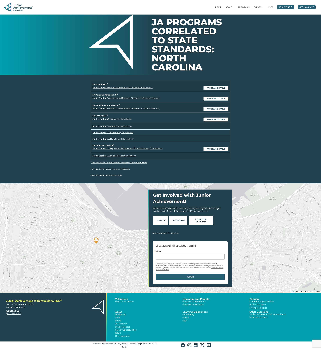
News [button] (118, 333)
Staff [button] (117, 318)
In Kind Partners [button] (257, 305)
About (228, 7)
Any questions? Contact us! (165, 233)
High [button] (184, 321)
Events (257, 7)
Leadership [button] (120, 314)
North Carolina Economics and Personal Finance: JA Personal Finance (126, 98)
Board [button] (118, 321)
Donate (160, 220)
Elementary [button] (188, 314)
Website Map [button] (147, 344)
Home (218, 7)
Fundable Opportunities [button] (261, 302)
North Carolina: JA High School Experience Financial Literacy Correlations (127, 148)
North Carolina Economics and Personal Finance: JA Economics (123, 87)
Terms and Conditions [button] (103, 344)
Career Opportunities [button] (126, 330)
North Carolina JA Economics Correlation (112, 119)
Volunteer (178, 220)
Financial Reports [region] (258, 308)
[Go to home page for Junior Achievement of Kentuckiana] (18, 7)
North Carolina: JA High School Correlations (113, 139)
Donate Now (285, 7)
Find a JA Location (258, 317)
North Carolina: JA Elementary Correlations (113, 132)
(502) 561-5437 (13, 313)
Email (158, 251)
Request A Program (200, 220)
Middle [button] (185, 318)
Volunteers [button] (121, 299)
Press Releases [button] (122, 327)
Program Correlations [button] (193, 305)
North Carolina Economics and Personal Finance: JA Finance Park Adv (126, 108)
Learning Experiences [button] (195, 312)
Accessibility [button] (134, 344)
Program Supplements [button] (194, 302)
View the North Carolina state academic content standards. (119, 162)
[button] (233, 7)
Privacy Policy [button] (121, 344)
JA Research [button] (121, 324)
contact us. (124, 169)
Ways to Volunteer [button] (124, 302)
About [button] (118, 312)
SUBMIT (190, 276)
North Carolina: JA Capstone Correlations (112, 126)
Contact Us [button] (12, 311)
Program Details (216, 88)
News (270, 7)
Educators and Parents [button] (195, 299)
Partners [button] (254, 299)
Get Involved (306, 7)
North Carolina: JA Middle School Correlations (114, 156)
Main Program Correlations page (106, 175)
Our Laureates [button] (122, 336)
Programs (243, 7)
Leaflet (293, 292)
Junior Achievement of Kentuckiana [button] (267, 314)
